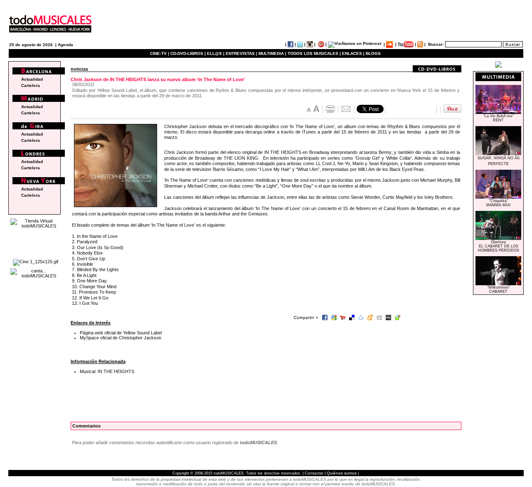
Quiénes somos (342, 473)
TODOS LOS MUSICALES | (314, 53)
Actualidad (32, 79)
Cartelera (30, 85)
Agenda (65, 44)
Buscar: (436, 44)
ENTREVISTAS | (241, 53)
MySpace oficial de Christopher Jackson (120, 337)
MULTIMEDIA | (272, 53)
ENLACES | (353, 53)
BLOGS (373, 53)
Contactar (314, 473)
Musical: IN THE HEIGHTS (107, 371)
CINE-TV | (160, 53)
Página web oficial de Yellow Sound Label (121, 332)
